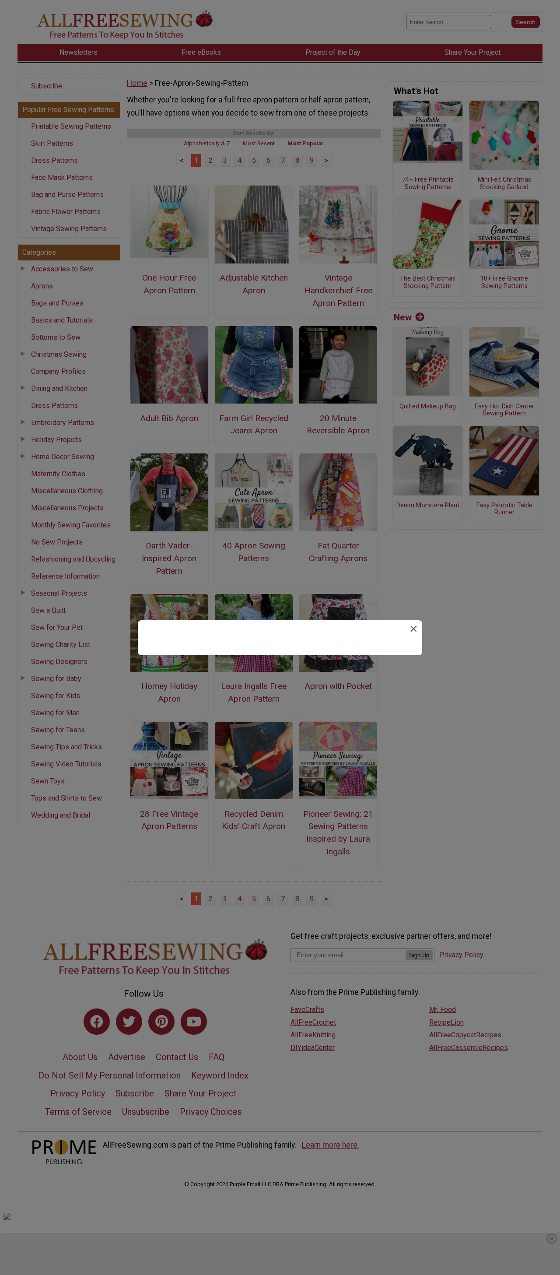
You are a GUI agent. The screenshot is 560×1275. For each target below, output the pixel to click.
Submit (280, 693)
